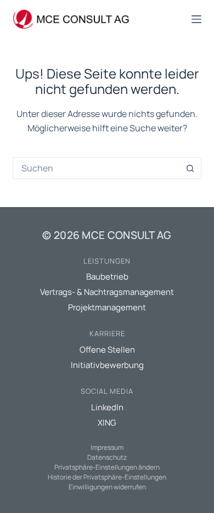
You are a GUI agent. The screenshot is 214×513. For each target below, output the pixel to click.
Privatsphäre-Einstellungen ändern (107, 467)
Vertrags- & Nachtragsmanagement (107, 292)
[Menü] (196, 19)
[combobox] (96, 168)
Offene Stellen (107, 349)
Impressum (107, 447)
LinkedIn (107, 407)
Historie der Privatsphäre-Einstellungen (107, 477)
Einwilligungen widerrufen (107, 487)
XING (107, 422)
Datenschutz (107, 457)
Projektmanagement (107, 307)
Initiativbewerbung (107, 365)
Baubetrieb (107, 276)
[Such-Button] (190, 168)
